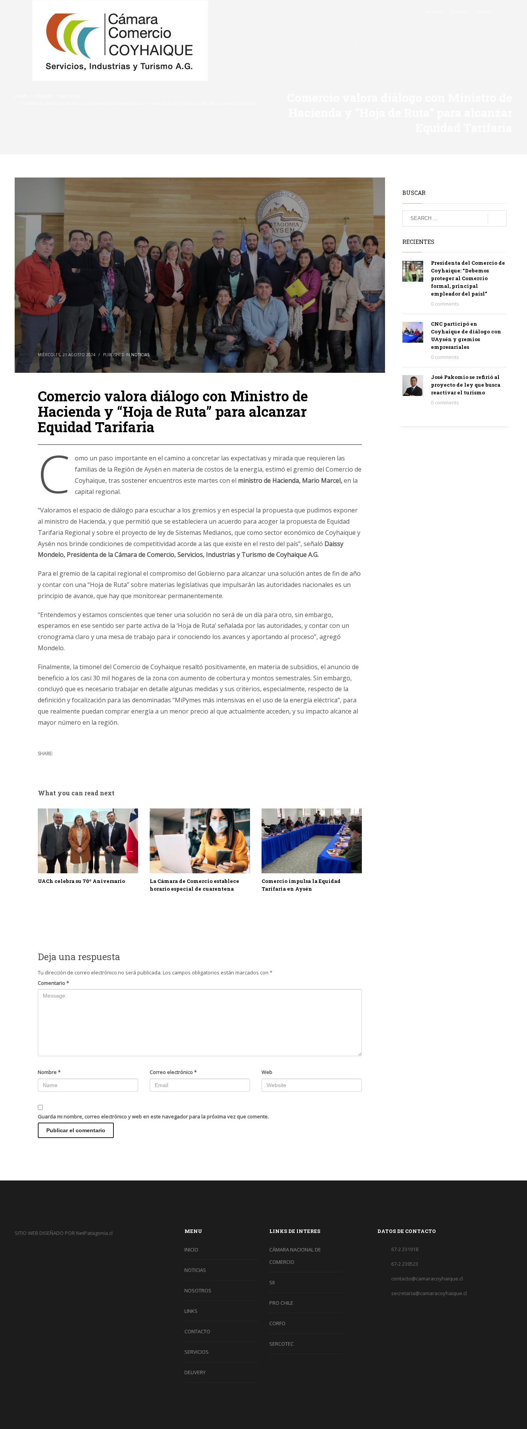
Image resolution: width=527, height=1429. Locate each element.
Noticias (140, 354)
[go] (497, 219)
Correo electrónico (173, 1072)
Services (434, 11)
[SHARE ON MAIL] (97, 763)
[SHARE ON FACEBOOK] (57, 763)
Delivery (459, 11)
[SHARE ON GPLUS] (70, 763)
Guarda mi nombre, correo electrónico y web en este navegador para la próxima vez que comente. (153, 1116)
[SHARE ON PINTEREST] (84, 763)
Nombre (49, 1072)
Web (267, 1072)
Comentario (53, 982)
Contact (483, 11)
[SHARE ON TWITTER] (43, 764)
